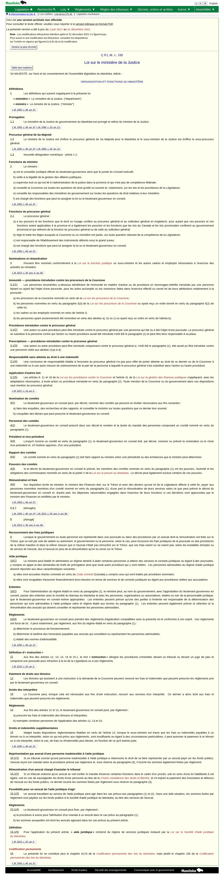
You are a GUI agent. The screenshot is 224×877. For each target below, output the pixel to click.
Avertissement (56, 870)
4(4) (12, 456)
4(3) (12, 441)
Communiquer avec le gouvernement (154, 870)
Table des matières (21, 67)
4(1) (12, 402)
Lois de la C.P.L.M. (64, 14)
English (214, 3)
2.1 (12, 215)
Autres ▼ (184, 9)
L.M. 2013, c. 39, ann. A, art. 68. (27, 273)
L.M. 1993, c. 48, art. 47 (23, 127)
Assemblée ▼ (205, 9)
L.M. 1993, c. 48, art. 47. (24, 110)
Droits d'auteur (79, 870)
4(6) (12, 484)
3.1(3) (13, 345)
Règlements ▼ (85, 9)
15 (11, 732)
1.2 (12, 139)
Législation (22, 9)
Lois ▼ (65, 9)
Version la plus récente (23, 47)
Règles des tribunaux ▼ (116, 9)
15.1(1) (14, 757)
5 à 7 (13, 507)
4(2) (12, 425)
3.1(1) (13, 284)
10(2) (13, 591)
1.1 (12, 121)
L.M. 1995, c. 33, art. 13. (48, 127)
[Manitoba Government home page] (192, 870)
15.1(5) (14, 831)
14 (11, 709)
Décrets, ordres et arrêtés (155, 9)
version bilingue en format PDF (94, 24)
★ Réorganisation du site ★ (22, 14)
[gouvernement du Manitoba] (16, 3)
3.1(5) (13, 377)
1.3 (12, 154)
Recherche (45, 9)
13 (11, 694)
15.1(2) (14, 773)
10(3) (13, 619)
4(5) (12, 468)
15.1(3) (14, 793)
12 (11, 678)
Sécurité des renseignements (110, 870)
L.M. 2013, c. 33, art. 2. (23, 666)
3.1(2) (13, 329)
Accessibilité (34, 870)
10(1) (13, 560)
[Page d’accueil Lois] (7, 14)
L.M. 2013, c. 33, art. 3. (23, 841)
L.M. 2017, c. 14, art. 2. (23, 391)
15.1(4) (14, 809)
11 (11, 656)
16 (11, 853)
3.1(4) (13, 361)
